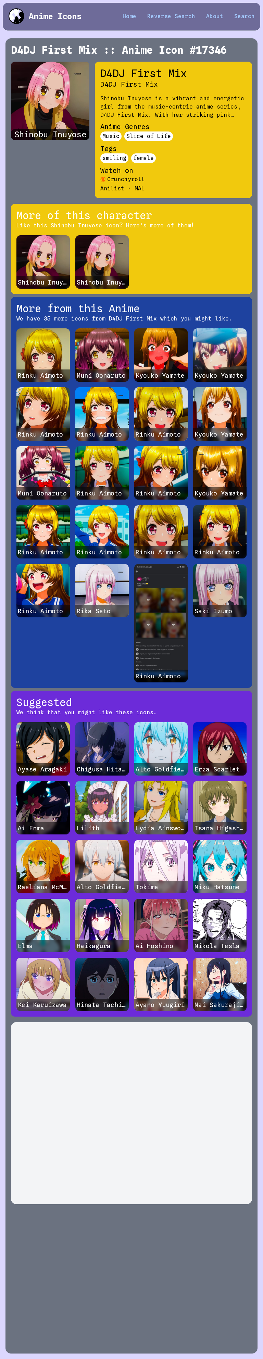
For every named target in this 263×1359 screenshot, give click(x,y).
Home (129, 16)
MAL (140, 188)
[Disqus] (131, 1113)
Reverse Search (171, 16)
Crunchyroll (126, 179)
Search (244, 16)
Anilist (112, 188)
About (214, 16)
